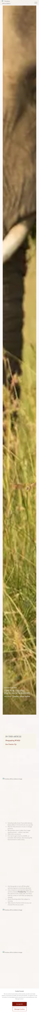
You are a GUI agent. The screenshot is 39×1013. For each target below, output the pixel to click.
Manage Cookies (19, 1009)
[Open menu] (35, 3)
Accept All (19, 1004)
